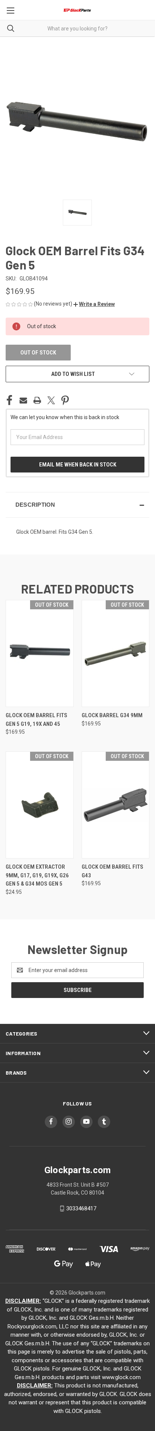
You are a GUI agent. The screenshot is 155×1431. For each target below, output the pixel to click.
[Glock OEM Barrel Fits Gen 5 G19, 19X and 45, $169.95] (39, 653)
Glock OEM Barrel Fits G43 (112, 871)
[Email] (23, 400)
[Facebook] (9, 400)
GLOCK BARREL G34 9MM (112, 715)
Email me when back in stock (77, 464)
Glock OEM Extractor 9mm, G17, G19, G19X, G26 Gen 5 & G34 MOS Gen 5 (37, 875)
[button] (94, 304)
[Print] (37, 400)
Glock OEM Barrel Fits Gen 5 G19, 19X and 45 (36, 719)
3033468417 (81, 1208)
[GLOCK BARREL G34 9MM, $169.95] (115, 653)
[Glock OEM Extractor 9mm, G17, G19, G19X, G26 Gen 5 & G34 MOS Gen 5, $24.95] (39, 805)
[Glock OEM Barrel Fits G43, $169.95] (115, 805)
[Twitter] (51, 400)
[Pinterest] (65, 400)
